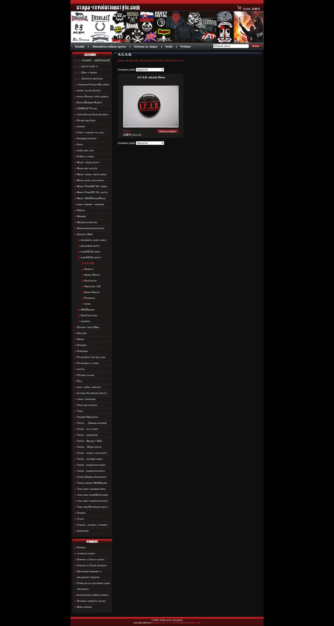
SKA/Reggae (88, 309)
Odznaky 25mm (85, 234)
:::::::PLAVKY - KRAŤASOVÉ (93, 60)
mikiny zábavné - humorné (90, 204)
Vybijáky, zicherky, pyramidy (92, 524)
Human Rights (92, 292)
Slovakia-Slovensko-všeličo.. (92, 393)
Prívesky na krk (85, 375)
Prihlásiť (186, 46)
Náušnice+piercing (87, 222)
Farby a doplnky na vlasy (90, 132)
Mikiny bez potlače (87, 168)
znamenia (85, 321)
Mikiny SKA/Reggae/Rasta (91, 198)
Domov (122, 60)
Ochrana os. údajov (146, 46)
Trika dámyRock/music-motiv (92, 506)
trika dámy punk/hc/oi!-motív (92, 500)
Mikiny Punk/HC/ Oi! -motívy (92, 192)
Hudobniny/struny (87, 138)
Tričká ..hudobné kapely (90, 459)
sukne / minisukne (86, 399)
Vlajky (80, 518)
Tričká (177, 622)
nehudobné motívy (90, 245)
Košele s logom (85, 156)
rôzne (87, 303)
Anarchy (89, 269)
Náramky (81, 216)
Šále (79, 381)
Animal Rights (92, 274)
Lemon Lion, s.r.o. (162, 622)
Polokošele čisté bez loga (91, 357)
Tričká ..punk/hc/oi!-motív (91, 471)
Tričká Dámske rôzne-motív (92, 476)
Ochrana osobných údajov (91, 601)
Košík (169, 46)
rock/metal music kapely (94, 240)
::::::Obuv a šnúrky (87, 72)
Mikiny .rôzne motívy (88, 162)
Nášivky (81, 210)
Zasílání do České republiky (92, 565)
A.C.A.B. (179, 60)
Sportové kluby (89, 315)
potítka (81, 369)
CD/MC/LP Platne (87, 108)
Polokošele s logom (88, 363)
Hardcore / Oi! (92, 286)
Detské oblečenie (86, 120)
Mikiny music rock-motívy (90, 180)
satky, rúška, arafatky (89, 387)
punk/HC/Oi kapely (91, 251)
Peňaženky (82, 351)
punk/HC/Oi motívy (91, 257)
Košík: (247, 8)
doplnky (81, 126)
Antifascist (90, 280)
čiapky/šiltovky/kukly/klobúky (92, 114)
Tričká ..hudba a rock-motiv (92, 453)
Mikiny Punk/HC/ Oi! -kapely (92, 186)
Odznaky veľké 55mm (88, 327)
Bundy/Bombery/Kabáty (89, 102)
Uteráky (81, 512)
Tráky (80, 411)
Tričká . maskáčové (87, 435)
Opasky (80, 339)
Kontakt (79, 46)
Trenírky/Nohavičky (87, 417)
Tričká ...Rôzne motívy (89, 447)
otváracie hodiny (86, 553)
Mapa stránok (84, 607)
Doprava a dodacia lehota (90, 559)
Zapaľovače (83, 530)
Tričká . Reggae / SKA (89, 441)
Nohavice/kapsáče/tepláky (90, 228)
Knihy (80, 144)
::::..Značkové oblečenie (90, 78)
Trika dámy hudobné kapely (91, 488)
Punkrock (89, 298)
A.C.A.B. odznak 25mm (151, 77)
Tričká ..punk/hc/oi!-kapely (91, 465)
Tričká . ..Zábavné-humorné (92, 423)
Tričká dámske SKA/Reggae (92, 482)
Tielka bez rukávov (87, 405)
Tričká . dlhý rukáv (87, 429)
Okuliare (82, 333)
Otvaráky (82, 345)
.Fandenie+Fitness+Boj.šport (93, 84)
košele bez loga (85, 150)
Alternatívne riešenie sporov (109, 46)
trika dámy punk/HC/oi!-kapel (92, 494)
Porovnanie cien (192, 622)
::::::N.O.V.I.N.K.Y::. (88, 66)
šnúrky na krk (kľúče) (89, 90)
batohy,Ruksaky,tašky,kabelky (93, 96)
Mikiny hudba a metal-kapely (92, 174)
